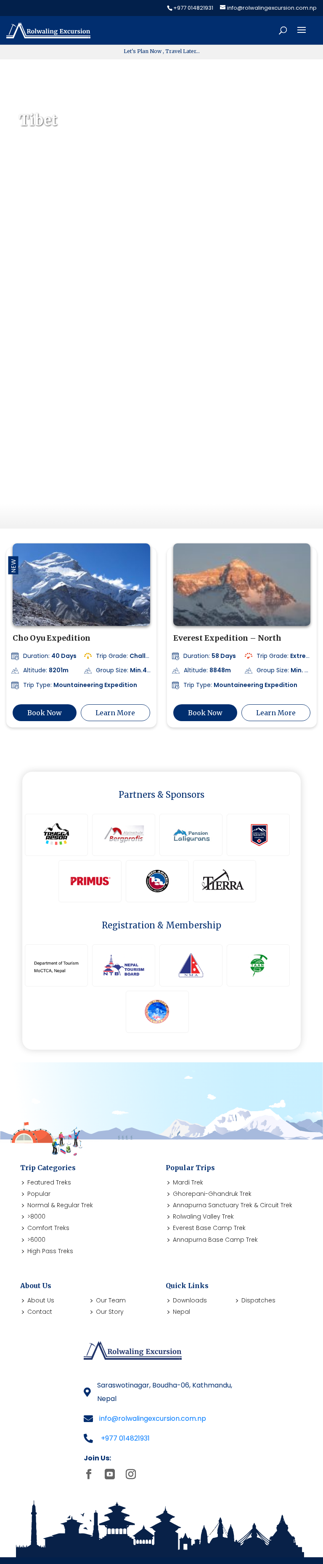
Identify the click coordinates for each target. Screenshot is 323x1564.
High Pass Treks (50, 1251)
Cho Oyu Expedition (51, 638)
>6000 (36, 1239)
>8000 (36, 1216)
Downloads (190, 1300)
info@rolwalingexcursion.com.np (152, 1418)
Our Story (110, 1311)
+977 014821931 (125, 1438)
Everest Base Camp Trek (209, 1228)
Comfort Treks (48, 1228)
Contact (39, 1311)
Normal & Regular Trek (60, 1205)
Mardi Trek (188, 1182)
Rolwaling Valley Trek (203, 1216)
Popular (38, 1194)
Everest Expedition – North (227, 638)
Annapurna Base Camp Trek (215, 1239)
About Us (40, 1300)
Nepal (181, 1311)
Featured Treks (49, 1182)
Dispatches (258, 1300)
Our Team (111, 1300)
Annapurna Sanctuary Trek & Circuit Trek (232, 1205)
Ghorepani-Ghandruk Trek (212, 1194)
